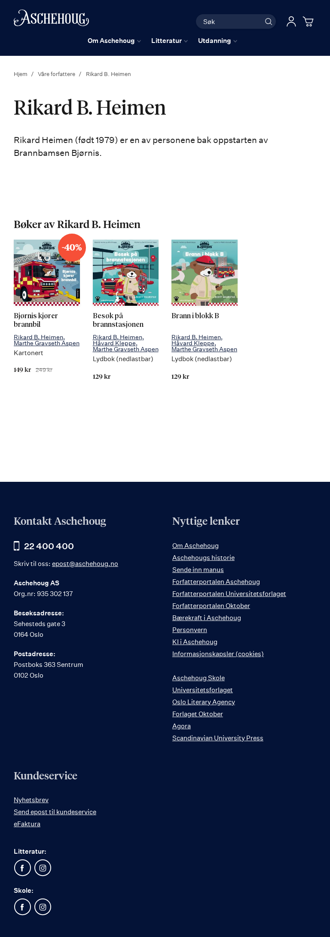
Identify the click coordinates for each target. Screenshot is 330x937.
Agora (181, 726)
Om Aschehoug (195, 546)
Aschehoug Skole (198, 678)
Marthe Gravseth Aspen (46, 343)
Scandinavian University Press (217, 738)
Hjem (21, 73)
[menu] (162, 41)
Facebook (22, 867)
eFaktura (27, 824)
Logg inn (291, 21)
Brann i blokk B (195, 316)
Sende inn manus (198, 570)
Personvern (189, 630)
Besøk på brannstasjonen (118, 321)
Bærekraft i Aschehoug (206, 618)
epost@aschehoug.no (85, 564)
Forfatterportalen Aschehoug (216, 582)
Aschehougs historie (203, 558)
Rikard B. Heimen (38, 337)
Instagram (42, 867)
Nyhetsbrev (31, 800)
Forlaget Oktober (197, 714)
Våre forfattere (57, 73)
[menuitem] (114, 41)
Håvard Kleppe (114, 343)
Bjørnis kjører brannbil (36, 321)
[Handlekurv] (309, 21)
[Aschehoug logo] (51, 20)
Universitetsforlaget (202, 690)
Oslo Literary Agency (203, 702)
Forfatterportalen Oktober (211, 606)
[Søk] (268, 21)
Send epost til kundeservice (55, 812)
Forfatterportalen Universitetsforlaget (229, 594)
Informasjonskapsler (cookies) (218, 654)
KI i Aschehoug (194, 642)
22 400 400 (49, 546)
